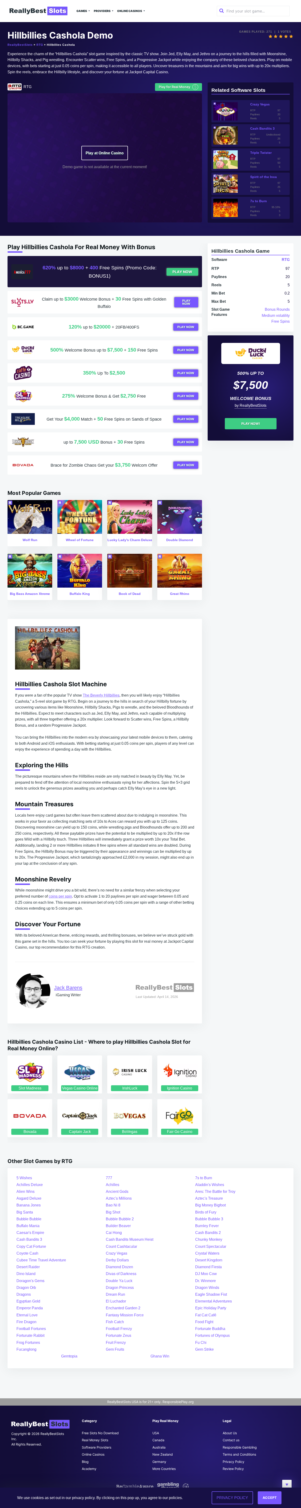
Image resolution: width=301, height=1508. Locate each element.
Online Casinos (129, 11)
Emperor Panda (29, 1308)
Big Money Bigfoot (210, 1205)
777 (109, 1178)
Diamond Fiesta (208, 1267)
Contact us (231, 1440)
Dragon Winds (207, 1288)
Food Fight (204, 1322)
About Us (230, 1433)
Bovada (30, 1132)
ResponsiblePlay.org (178, 1402)
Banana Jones (28, 1205)
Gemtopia (69, 1356)
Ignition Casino (179, 1088)
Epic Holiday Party (210, 1308)
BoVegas (129, 1132)
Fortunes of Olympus (212, 1335)
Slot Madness (30, 1088)
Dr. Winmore (205, 1281)
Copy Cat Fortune (31, 1246)
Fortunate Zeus (118, 1335)
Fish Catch (115, 1322)
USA (155, 1433)
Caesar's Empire (30, 1233)
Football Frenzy (119, 1329)
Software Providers (96, 1447)
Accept (270, 1498)
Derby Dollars (117, 1260)
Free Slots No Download (100, 1433)
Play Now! (250, 424)
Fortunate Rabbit (30, 1335)
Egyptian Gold (28, 1301)
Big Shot (113, 1212)
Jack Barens (68, 988)
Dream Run (115, 1294)
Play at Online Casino (105, 153)
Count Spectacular (210, 1246)
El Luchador (116, 1301)
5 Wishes (24, 1178)
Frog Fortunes (28, 1343)
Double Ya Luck (119, 1281)
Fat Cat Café (205, 1315)
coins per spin (60, 896)
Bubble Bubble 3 (209, 1219)
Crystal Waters (207, 1253)
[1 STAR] (270, 36)
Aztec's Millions (119, 1198)
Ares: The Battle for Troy (215, 1192)
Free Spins (280, 321)
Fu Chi (200, 1343)
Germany (159, 1462)
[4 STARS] (286, 36)
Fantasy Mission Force (125, 1315)
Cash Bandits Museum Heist (129, 1239)
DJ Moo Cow (206, 1274)
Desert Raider (28, 1267)
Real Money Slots (95, 1440)
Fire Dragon (26, 1322)
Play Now (182, 272)
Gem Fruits (115, 1349)
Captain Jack (80, 1132)
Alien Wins (25, 1192)
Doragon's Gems (30, 1281)
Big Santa (24, 1212)
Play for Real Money (178, 87)
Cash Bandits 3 (29, 1239)
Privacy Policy (233, 1462)
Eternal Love (27, 1315)
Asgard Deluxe (28, 1198)
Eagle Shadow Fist (211, 1294)
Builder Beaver (118, 1226)
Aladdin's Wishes (209, 1185)
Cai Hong (114, 1233)
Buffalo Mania (28, 1226)
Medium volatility (276, 316)
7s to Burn (203, 1178)
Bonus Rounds (277, 309)
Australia (159, 1447)
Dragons (23, 1294)
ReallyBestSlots (20, 45)
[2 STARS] (275, 36)
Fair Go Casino (179, 1132)
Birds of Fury (205, 1212)
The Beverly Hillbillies (101, 695)
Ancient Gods (117, 1192)
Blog (85, 1462)
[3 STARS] (280, 36)
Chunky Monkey (208, 1239)
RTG (39, 45)
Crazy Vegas (116, 1253)
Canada (158, 1440)
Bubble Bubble (28, 1219)
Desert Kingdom (208, 1260)
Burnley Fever (207, 1226)
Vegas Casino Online (80, 1088)
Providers (102, 11)
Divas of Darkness (121, 1274)
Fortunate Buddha (210, 1329)
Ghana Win (159, 1356)
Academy (89, 1469)
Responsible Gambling (240, 1447)
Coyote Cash (27, 1253)
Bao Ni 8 (113, 1205)
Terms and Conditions (239, 1454)
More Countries (164, 1469)
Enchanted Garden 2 (123, 1308)
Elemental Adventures (213, 1301)
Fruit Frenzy (116, 1343)
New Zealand (162, 1454)
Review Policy (233, 1469)
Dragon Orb (26, 1288)
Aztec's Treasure (209, 1198)
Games (81, 11)
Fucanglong (26, 1349)
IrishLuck (129, 1088)
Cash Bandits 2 (208, 1233)
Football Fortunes (31, 1329)
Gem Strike (204, 1349)
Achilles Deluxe (29, 1185)
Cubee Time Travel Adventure (41, 1260)
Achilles (112, 1185)
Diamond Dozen (119, 1267)
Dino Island (26, 1274)
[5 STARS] (291, 36)
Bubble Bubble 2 (120, 1219)
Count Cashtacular (121, 1246)
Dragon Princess (120, 1288)
